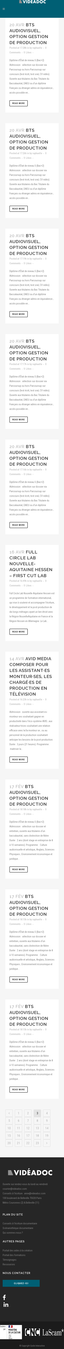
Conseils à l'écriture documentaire (20, 1223)
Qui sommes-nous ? (13, 1232)
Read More (18, 103)
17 (28, 1135)
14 (46, 1128)
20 (9, 1143)
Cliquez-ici (21, 1283)
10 (9, 1128)
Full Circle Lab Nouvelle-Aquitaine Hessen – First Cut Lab (31, 563)
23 (37, 1143)
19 (46, 1135)
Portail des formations (14, 1255)
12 (28, 1128)
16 (18, 1135)
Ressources (9, 1264)
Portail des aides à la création (18, 1250)
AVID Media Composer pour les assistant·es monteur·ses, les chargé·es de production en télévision (30, 676)
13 (37, 1128)
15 (9, 1135)
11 (18, 1128)
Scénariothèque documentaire (18, 1228)
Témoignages (9, 1259)
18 (37, 1135)
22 (28, 1143)
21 (18, 1143)
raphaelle (37, 47)
